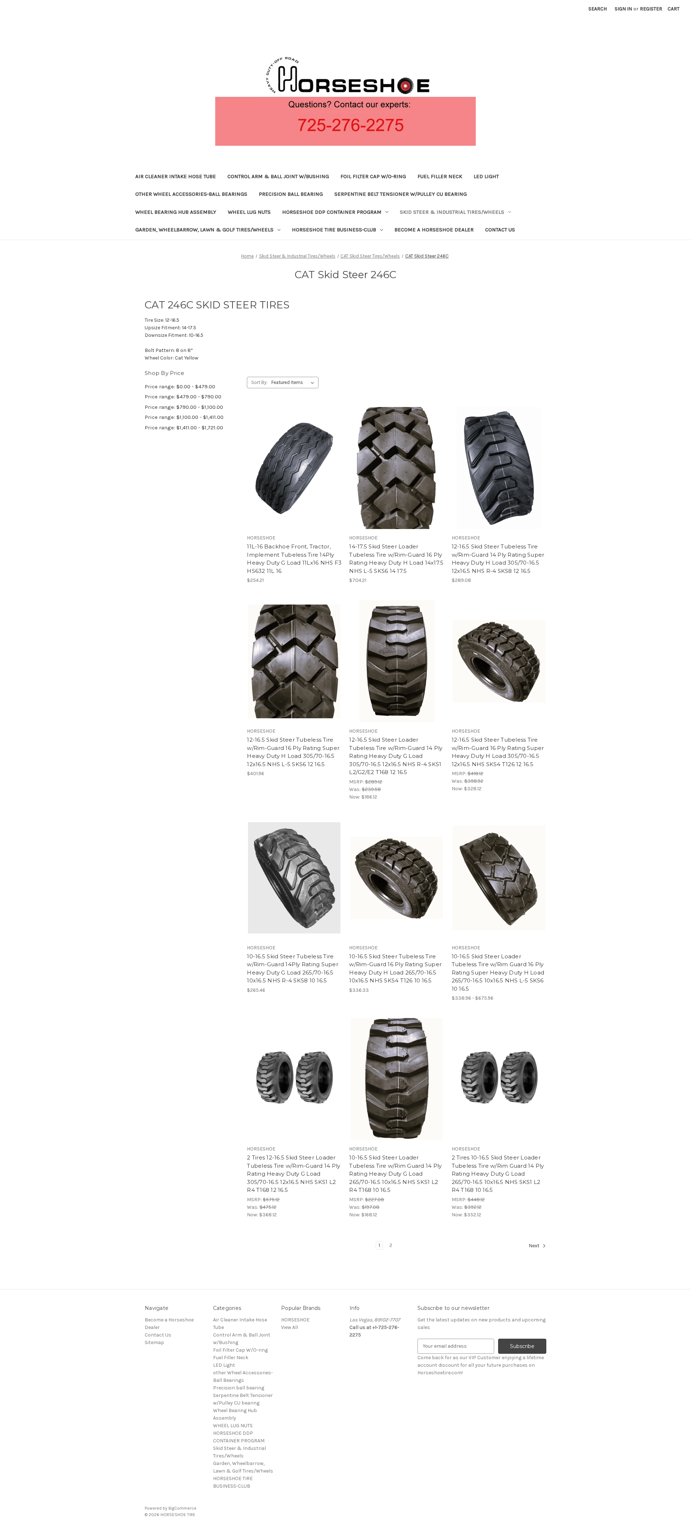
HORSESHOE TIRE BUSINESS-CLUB (334, 229)
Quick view (293, 455)
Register (651, 9)
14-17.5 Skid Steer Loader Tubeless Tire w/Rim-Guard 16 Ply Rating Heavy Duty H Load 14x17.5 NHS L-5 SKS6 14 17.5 (396, 558)
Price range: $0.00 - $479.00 (180, 386)
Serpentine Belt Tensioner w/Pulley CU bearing (400, 194)
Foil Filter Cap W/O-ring (373, 176)
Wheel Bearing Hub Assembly (175, 212)
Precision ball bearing (291, 194)
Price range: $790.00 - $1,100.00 (184, 407)
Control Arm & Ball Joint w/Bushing (278, 176)
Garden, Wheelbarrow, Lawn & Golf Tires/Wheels (204, 229)
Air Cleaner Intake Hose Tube (175, 176)
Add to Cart (396, 481)
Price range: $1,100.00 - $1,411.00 (184, 417)
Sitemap (154, 1342)
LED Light (486, 176)
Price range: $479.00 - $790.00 (183, 396)
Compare (292, 468)
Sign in (623, 9)
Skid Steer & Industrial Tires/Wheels (452, 212)
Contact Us (500, 229)
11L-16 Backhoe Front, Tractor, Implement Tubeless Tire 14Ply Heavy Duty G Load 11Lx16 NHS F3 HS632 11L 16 (294, 558)
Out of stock (294, 481)
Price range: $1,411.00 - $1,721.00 (184, 427)
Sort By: (259, 382)
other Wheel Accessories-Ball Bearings (191, 194)
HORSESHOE (295, 1320)
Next (535, 1246)
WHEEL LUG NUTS (249, 212)
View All (289, 1327)
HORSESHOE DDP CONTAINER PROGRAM (331, 212)
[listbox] (294, 382)
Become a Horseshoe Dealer (434, 229)
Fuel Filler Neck (439, 176)
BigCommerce (182, 1508)
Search (597, 9)
